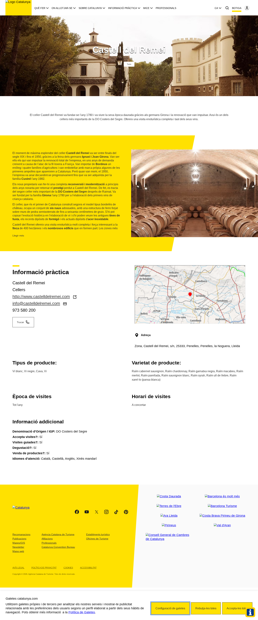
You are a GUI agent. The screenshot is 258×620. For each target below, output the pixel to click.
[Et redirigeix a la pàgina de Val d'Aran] (222, 525)
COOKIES (68, 568)
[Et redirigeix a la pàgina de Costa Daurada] (169, 496)
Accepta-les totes (237, 608)
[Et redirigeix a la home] (18, 7)
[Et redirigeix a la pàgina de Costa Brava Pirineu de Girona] (222, 516)
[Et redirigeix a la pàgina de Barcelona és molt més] (222, 496)
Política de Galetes (81, 612)
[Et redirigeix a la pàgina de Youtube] (87, 512)
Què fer (39, 8)
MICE (146, 8)
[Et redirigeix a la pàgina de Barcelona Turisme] (222, 506)
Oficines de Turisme (97, 538)
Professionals (166, 8)
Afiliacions (47, 538)
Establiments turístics (98, 534)
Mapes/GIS (18, 542)
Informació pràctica (122, 8)
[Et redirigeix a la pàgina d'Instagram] (106, 512)
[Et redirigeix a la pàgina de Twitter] (96, 512)
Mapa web (18, 551)
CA (216, 8)
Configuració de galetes (170, 608)
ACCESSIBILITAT (88, 568)
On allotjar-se (62, 8)
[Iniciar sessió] (247, 8)
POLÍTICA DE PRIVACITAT (44, 568)
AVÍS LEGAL (18, 568)
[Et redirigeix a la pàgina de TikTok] (116, 512)
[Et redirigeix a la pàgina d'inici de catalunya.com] (23, 512)
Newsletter (18, 547)
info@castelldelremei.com (36, 303)
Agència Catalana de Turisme (58, 534)
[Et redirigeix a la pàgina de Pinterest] (126, 512)
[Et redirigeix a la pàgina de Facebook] (77, 512)
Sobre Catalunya (90, 8)
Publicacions (19, 538)
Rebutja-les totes (205, 608)
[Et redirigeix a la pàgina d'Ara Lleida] (168, 516)
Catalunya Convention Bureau (58, 547)
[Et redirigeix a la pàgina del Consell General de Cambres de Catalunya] (169, 537)
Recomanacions (21, 534)
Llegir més (18, 235)
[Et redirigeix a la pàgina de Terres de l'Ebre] (169, 506)
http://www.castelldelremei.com (41, 296)
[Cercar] (227, 8)
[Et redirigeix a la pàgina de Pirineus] (169, 525)
